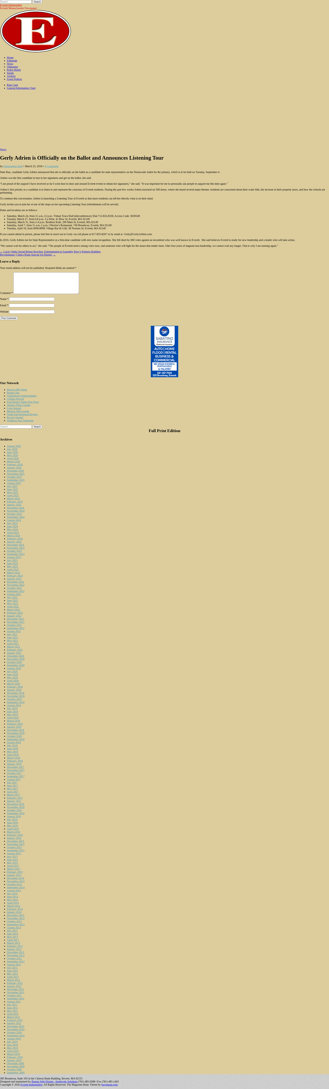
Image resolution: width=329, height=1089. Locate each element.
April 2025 (13, 495)
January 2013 (14, 949)
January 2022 (14, 615)
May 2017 (12, 788)
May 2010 (12, 1047)
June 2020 (12, 674)
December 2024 (15, 507)
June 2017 (12, 785)
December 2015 (15, 841)
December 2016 (15, 804)
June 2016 (12, 822)
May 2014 (12, 899)
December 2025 (15, 470)
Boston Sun (13, 392)
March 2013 (13, 943)
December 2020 (15, 655)
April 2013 (13, 939)
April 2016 (13, 828)
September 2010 (16, 1035)
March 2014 (13, 905)
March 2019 (13, 720)
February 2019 (15, 723)
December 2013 (15, 915)
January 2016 (14, 838)
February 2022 (15, 612)
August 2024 (14, 520)
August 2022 (14, 594)
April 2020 (13, 680)
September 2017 (16, 776)
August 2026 (14, 446)
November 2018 (16, 733)
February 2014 (15, 909)
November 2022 (16, 585)
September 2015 (16, 850)
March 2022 (13, 609)
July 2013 (12, 930)
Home (10, 57)
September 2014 (16, 887)
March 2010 (13, 1054)
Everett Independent (11, 5)
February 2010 (15, 1057)
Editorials (12, 60)
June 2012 (12, 970)
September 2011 (15, 998)
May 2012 (12, 973)
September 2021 (16, 628)
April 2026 (13, 458)
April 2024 (13, 532)
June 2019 (12, 711)
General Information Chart (21, 88)
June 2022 (12, 600)
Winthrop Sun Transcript (20, 420)
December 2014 (15, 878)
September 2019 (16, 702)
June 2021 (12, 637)
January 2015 (14, 875)
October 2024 (14, 514)
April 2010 (13, 1051)
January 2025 (14, 504)
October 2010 (14, 1032)
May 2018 (12, 751)
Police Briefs (14, 69)
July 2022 (12, 597)
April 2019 (13, 717)
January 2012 (14, 986)
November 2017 (16, 770)
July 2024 (12, 523)
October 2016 (14, 810)
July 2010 (12, 1041)
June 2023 (12, 563)
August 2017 (14, 779)
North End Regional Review (22, 414)
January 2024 (14, 541)
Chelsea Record (15, 398)
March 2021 (13, 646)
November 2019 (16, 696)
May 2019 (12, 714)
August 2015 (14, 853)
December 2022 (15, 581)
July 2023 (12, 560)
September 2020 (16, 665)
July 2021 (12, 634)
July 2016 (12, 819)
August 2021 (14, 631)
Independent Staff (13, 166)
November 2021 (16, 622)
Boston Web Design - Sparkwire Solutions (54, 1081)
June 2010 (12, 1044)
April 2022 (13, 606)
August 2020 (14, 668)
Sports (10, 73)
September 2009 (16, 1072)
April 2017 (13, 791)
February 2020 (15, 686)
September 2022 (16, 591)
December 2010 (15, 1026)
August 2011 (14, 1001)
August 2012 (14, 964)
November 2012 (16, 955)
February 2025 (15, 501)
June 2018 (12, 748)
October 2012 (14, 958)
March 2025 (13, 498)
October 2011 (14, 995)
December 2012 (15, 952)
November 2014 (16, 881)
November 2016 (16, 807)
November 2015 (16, 844)
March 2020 (13, 683)
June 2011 (12, 1007)
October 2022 (14, 588)
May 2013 (12, 936)
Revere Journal (15, 417)
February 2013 (15, 946)
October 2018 (14, 736)
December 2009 (15, 1063)
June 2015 (12, 859)
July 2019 (12, 708)
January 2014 (14, 912)
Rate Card (12, 85)
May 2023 (12, 566)
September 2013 (16, 924)
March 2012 (13, 980)
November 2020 (16, 659)
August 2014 (14, 890)
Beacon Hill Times (17, 389)
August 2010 (14, 1038)
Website (4, 311)
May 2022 (12, 603)
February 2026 (15, 464)
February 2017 (15, 797)
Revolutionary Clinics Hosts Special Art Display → (28, 254)
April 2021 (13, 643)
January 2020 (14, 689)
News (10, 63)
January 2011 (14, 1023)
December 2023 (15, 544)
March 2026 (13, 461)
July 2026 (12, 449)
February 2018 (15, 760)
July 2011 (12, 1004)
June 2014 (12, 896)
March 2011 (13, 1017)
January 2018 (14, 764)
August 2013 (14, 927)
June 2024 (12, 526)
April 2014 (13, 902)
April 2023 (13, 569)
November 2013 (16, 918)
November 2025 (16, 473)
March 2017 (13, 794)
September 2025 (16, 480)
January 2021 (14, 652)
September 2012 (16, 961)
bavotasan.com (109, 1084)
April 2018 (13, 754)
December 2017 (15, 767)
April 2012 (13, 976)
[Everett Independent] (35, 51)
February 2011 (15, 1020)
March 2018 (13, 757)
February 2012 (15, 983)
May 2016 (12, 825)
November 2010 (16, 1029)
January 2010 (14, 1060)
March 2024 (13, 535)
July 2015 (12, 856)
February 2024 (15, 538)
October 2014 (14, 884)
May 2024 (12, 529)
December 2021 (15, 618)
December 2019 (15, 693)
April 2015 (13, 865)
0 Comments (51, 166)
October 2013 (14, 921)
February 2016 (15, 835)
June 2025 (12, 489)
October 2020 (14, 662)
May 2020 (12, 677)
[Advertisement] (164, 121)
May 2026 (12, 455)
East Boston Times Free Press (23, 402)
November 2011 (15, 992)
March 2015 (13, 868)
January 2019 (14, 726)
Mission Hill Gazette (18, 411)
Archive (11, 76)
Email (4, 305)
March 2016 (13, 831)
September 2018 (16, 739)
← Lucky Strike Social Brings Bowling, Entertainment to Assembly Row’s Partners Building (50, 251)
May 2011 (12, 1010)
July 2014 (12, 893)
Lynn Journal (14, 408)
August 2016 (14, 816)
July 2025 (12, 486)
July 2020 (12, 671)
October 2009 (14, 1069)
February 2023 (15, 575)
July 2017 (12, 782)
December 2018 (15, 730)
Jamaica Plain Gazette (19, 405)
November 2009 (16, 1066)
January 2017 (14, 801)
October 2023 (14, 551)
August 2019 (14, 705)
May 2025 (12, 492)
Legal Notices (14, 79)
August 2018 (14, 742)
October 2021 (14, 625)
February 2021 (15, 649)
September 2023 (16, 554)
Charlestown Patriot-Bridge (21, 395)
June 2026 (12, 452)
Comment (6, 292)
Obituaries (12, 66)
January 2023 (14, 578)
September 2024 (16, 517)
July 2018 (12, 745)
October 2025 (14, 476)
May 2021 (12, 640)
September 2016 (16, 813)
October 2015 (14, 847)
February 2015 (15, 872)
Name (4, 298)
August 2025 (14, 483)
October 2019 (14, 699)
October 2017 (14, 773)
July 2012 (12, 967)
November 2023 (16, 547)
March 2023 (13, 572)
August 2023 (14, 557)
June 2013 (12, 933)
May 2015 (12, 862)
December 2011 (15, 989)
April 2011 (13, 1014)
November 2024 (16, 510)
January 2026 (14, 467)
